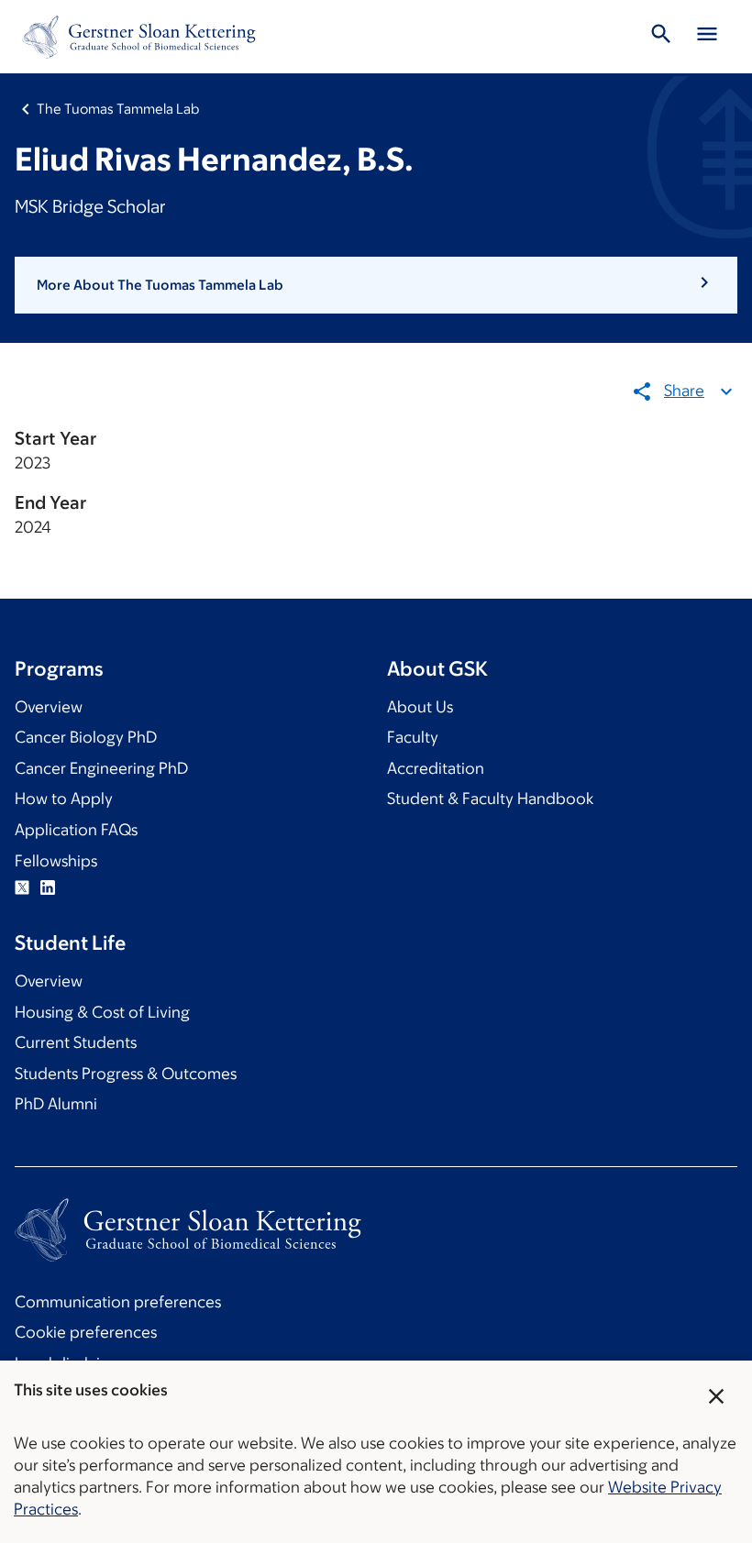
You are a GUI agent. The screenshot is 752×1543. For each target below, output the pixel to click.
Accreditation (435, 768)
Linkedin (47, 887)
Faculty (412, 737)
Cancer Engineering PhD (101, 768)
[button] (376, 285)
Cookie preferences (86, 1332)
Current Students (76, 1042)
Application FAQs (76, 830)
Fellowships (56, 861)
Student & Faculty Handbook (490, 798)
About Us (420, 707)
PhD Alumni (56, 1104)
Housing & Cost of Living (102, 1012)
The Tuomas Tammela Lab (118, 108)
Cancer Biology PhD (86, 737)
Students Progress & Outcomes (126, 1073)
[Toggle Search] (661, 36)
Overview (49, 707)
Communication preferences (118, 1302)
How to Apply (64, 798)
